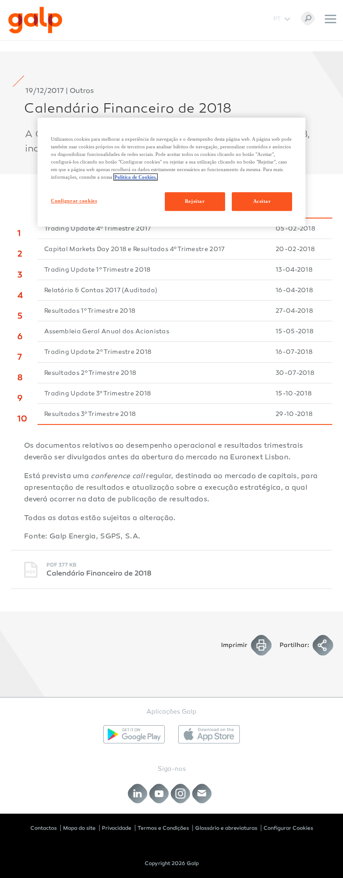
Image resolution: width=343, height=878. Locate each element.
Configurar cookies (74, 200)
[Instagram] (180, 793)
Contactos (43, 828)
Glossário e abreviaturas (226, 828)
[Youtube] (159, 793)
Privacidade (116, 828)
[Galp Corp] (35, 20)
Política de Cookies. (135, 177)
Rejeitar (195, 201)
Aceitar (262, 201)
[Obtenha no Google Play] (134, 734)
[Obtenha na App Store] (209, 734)
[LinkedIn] (138, 793)
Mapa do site (79, 828)
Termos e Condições (163, 828)
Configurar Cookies (288, 828)
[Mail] (202, 793)
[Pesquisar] (308, 18)
